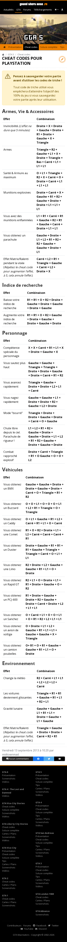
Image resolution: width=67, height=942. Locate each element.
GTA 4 (39, 802)
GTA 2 (5, 878)
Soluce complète (48, 47)
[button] (62, 10)
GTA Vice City (9, 847)
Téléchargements (43, 9)
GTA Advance (43, 911)
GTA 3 (39, 863)
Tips (62, 47)
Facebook (41, 925)
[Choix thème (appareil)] (56, 10)
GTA (18, 9)
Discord (42, 928)
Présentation (15, 47)
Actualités (9, 9)
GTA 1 (5, 895)
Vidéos (5, 781)
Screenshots (8, 778)
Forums (27, 9)
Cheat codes (31, 47)
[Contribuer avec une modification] (62, 59)
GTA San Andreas (45, 833)
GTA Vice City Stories (13, 803)
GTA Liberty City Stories (15, 823)
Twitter (55, 925)
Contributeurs (14, 925)
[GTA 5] (4, 47)
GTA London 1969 (45, 894)
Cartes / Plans (43, 788)
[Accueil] (3, 54)
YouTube (28, 928)
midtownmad (10, 754)
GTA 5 (11, 54)
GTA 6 (5, 772)
